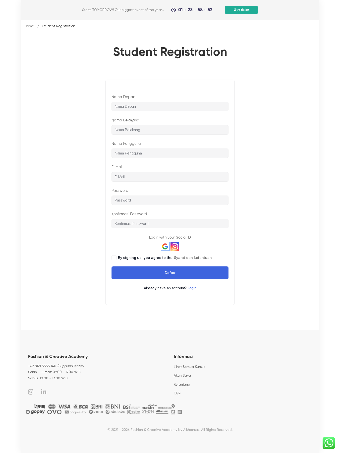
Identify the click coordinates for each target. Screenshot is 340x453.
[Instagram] (31, 392)
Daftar (170, 273)
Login (192, 288)
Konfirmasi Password (129, 214)
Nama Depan (123, 97)
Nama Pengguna (126, 144)
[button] (241, 10)
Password (120, 191)
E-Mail (117, 167)
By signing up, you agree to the (165, 257)
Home (29, 26)
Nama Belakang (125, 120)
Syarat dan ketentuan (193, 257)
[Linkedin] (44, 392)
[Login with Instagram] (174, 246)
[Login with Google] (165, 246)
